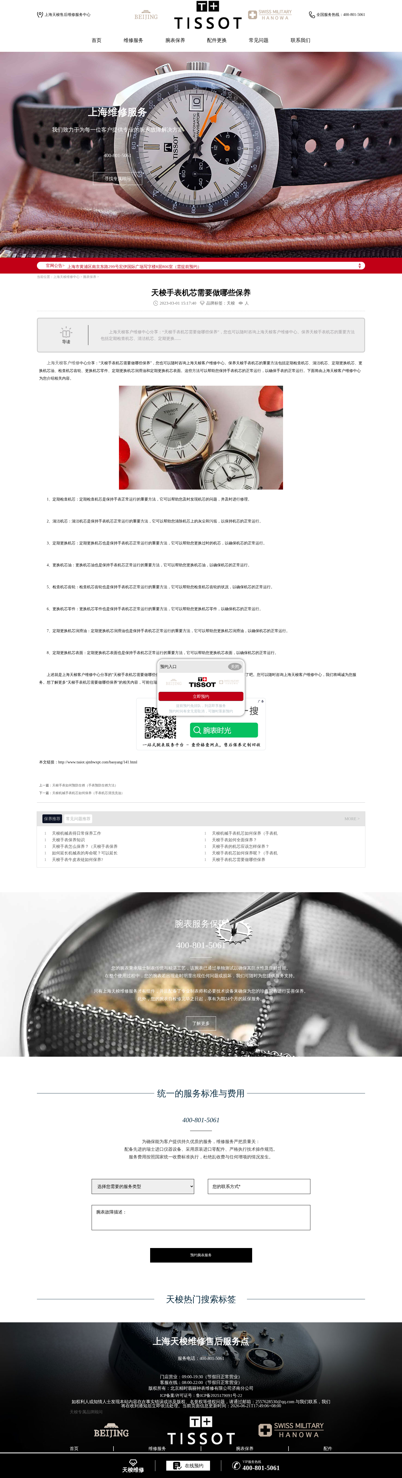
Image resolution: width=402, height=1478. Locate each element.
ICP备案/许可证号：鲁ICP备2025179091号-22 (201, 1395)
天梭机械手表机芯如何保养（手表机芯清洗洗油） (88, 793)
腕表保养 (175, 40)
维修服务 (133, 40)
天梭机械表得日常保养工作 (76, 833)
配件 (328, 1448)
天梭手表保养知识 (68, 840)
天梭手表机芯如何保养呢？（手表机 (245, 853)
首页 (96, 40)
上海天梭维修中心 (66, 277)
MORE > (352, 819)
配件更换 (217, 40)
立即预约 (201, 696)
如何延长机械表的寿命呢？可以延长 (85, 853)
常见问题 (259, 40)
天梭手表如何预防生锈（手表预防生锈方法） (85, 785)
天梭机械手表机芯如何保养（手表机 (245, 833)
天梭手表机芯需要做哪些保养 (238, 860)
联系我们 (300, 40)
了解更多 (201, 1023)
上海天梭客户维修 (63, 363)
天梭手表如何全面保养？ (234, 840)
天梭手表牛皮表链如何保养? (77, 860)
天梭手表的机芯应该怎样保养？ (240, 847)
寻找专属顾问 (117, 178)
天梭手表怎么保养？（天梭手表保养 (85, 847)
